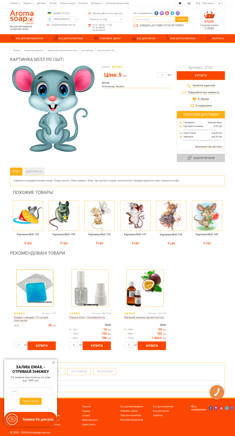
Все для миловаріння (131, 406)
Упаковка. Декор (129, 411)
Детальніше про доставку (208, 146)
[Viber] (178, 13)
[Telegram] (172, 13)
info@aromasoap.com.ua (63, 25)
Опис (16, 171)
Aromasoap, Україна (113, 86)
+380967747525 (61, 13)
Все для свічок (161, 411)
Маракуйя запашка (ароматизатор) (144, 317)
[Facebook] (156, 13)
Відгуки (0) (34, 171)
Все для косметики (163, 406)
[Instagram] (162, 13)
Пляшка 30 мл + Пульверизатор (87, 317)
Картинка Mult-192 (105, 50)
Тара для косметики (130, 415)
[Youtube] (167, 13)
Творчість (158, 415)
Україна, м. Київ (98, 19)
